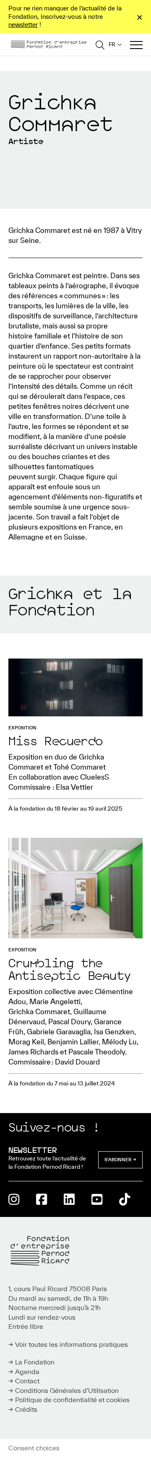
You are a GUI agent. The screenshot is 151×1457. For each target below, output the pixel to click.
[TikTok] (124, 1199)
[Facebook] (41, 1199)
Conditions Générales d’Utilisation (67, 1390)
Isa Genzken (114, 1032)
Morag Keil (26, 1042)
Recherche (100, 44)
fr (112, 44)
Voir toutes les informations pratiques (71, 1344)
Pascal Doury (69, 1022)
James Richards (33, 1052)
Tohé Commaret (79, 767)
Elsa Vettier (74, 787)
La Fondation (35, 1362)
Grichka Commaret (39, 1011)
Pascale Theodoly (96, 1052)
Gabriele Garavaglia (59, 1032)
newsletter (23, 24)
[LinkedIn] (69, 1199)
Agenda (27, 1371)
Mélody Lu (119, 1042)
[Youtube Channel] (96, 1199)
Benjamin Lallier (73, 1042)
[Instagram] (13, 1199)
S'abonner (117, 1159)
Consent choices (34, 1448)
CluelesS (94, 777)
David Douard (77, 1062)
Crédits (26, 1409)
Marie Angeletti (55, 1001)
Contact (27, 1381)
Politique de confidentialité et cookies (72, 1399)
